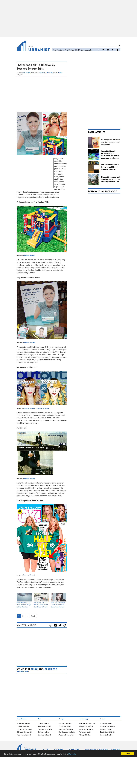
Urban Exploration (106, 735)
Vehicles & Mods (85, 732)
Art (66, 50)
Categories (73, 749)
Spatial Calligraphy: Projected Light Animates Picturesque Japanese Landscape (110, 154)
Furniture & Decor (65, 726)
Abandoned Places (23, 723)
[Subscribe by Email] (117, 50)
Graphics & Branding (46, 72)
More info (72, 753)
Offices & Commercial (24, 732)
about (39, 579)
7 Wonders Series (106, 723)
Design (71, 50)
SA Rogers (27, 72)
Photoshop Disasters (29, 342)
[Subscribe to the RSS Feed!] (112, 50)
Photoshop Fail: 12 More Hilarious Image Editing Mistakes (24, 604)
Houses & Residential (24, 729)
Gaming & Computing (86, 729)
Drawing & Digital (43, 723)
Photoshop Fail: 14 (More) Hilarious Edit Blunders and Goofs (41, 604)
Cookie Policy (115, 749)
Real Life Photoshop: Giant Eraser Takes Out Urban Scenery (58, 604)
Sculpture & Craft (43, 732)
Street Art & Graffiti (44, 735)
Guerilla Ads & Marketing (67, 732)
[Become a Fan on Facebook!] (99, 50)
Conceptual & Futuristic (87, 723)
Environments (86, 50)
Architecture (58, 50)
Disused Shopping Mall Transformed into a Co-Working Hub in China (110, 179)
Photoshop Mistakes (28, 255)
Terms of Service (90, 749)
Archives (58, 749)
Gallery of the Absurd (42, 408)
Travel (102, 719)
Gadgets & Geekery (86, 726)
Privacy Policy (103, 749)
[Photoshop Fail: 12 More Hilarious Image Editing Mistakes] (24, 597)
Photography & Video (45, 729)
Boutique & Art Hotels (107, 726)
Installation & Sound (44, 726)
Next (33, 616)
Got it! (127, 753)
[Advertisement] (68, 18)
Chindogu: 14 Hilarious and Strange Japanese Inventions (110, 142)
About (46, 749)
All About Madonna (29, 408)
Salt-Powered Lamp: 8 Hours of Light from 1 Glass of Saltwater (110, 166)
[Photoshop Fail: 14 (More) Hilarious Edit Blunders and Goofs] (41, 597)
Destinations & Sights (107, 732)
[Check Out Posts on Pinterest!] (108, 50)
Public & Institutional (24, 735)
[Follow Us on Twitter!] (103, 50)
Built (78, 50)
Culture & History (106, 729)
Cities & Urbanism (23, 726)
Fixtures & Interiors (65, 723)
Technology (83, 719)
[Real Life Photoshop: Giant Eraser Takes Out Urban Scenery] (58, 597)
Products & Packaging (66, 735)
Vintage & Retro (84, 735)
